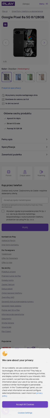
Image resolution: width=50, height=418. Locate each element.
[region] (25, 383)
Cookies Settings (25, 412)
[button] (5, 354)
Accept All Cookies (25, 404)
